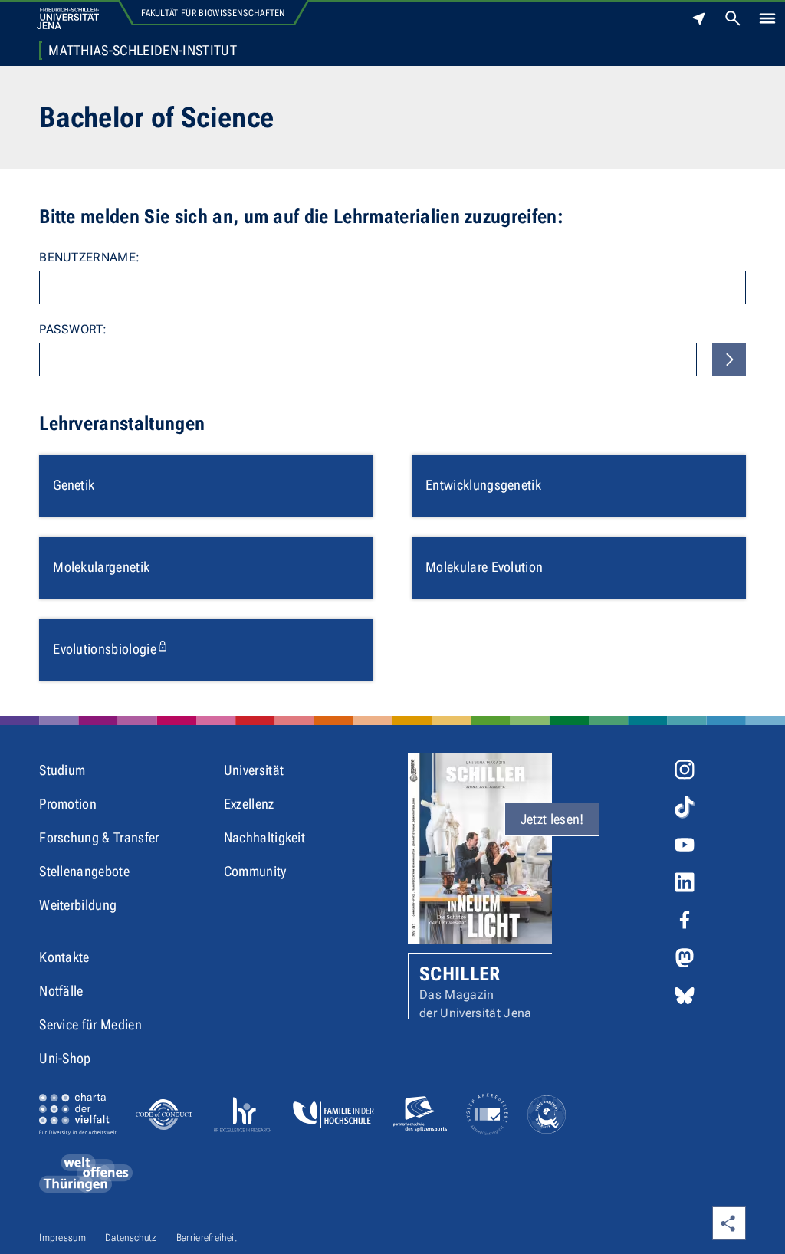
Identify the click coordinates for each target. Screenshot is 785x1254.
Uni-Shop (65, 1058)
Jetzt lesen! (552, 819)
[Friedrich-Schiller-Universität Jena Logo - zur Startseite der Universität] (68, 18)
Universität (254, 770)
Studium (62, 770)
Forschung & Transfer (99, 837)
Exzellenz (249, 804)
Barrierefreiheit (207, 1237)
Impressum (62, 1237)
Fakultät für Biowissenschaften (213, 13)
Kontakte (64, 957)
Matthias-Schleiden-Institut (142, 50)
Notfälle (61, 991)
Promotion (68, 804)
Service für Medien (90, 1024)
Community (255, 871)
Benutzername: (89, 257)
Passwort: (73, 329)
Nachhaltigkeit (264, 837)
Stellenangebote (84, 871)
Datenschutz (131, 1237)
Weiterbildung (78, 905)
